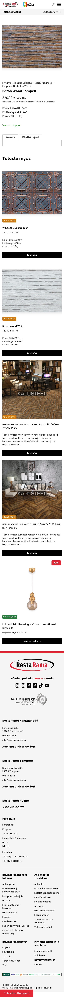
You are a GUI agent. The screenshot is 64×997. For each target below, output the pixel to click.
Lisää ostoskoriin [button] (32, 641)
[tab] (32, 73)
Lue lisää (32, 254)
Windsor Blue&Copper (15, 227)
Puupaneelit (8, 86)
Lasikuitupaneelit (44, 82)
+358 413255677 (13, 807)
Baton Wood (24, 86)
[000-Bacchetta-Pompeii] (32, 47)
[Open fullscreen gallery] (58, 73)
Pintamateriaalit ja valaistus (17, 82)
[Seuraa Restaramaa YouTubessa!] (47, 685)
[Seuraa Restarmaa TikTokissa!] (41, 685)
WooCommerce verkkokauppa (26, 988)
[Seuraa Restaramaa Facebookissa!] (29, 685)
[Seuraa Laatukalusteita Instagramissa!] (23, 685)
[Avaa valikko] (59, 4)
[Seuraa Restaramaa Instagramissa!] (17, 685)
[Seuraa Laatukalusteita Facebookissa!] (35, 685)
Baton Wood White (13, 326)
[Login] (53, 4)
